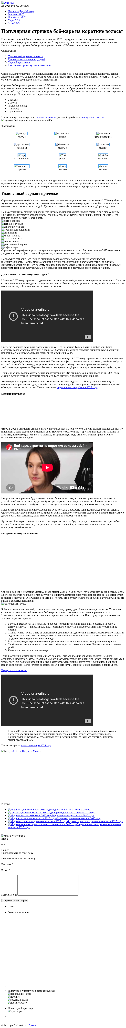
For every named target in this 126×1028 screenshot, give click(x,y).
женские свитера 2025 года (36, 745)
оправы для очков (46, 117)
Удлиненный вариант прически (25, 56)
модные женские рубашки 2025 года (77, 387)
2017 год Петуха (21, 751)
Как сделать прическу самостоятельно (29, 65)
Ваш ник (7, 864)
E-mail (5, 870)
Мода (36, 751)
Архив (32, 1025)
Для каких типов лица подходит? (26, 59)
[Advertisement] (51, 411)
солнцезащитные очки (93, 117)
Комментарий (9, 894)
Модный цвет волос (19, 62)
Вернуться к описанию (14, 670)
